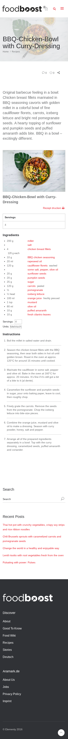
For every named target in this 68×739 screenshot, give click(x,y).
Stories (7, 649)
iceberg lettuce (36, 294)
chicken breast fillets (39, 249)
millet (31, 240)
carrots (32, 285)
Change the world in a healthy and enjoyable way (31, 548)
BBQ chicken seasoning (41, 257)
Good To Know (12, 628)
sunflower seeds (37, 273)
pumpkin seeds (36, 277)
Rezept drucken (52, 208)
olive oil (32, 306)
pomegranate (35, 290)
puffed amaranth (37, 310)
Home (6, 51)
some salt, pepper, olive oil (43, 269)
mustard (32, 302)
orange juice (35, 298)
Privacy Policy (12, 694)
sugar (31, 281)
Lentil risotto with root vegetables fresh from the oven (33, 555)
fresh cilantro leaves (39, 314)
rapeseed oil (35, 261)
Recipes (16, 51)
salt (30, 244)
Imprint (7, 701)
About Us (9, 679)
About (6, 621)
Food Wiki (9, 635)
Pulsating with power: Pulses (19, 562)
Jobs (6, 686)
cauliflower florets (38, 265)
